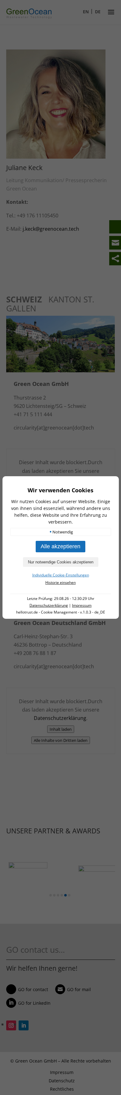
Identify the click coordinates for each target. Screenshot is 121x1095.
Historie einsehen (60, 582)
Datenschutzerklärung (48, 605)
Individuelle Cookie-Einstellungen (60, 575)
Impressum (82, 605)
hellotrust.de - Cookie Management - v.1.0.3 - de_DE (60, 612)
